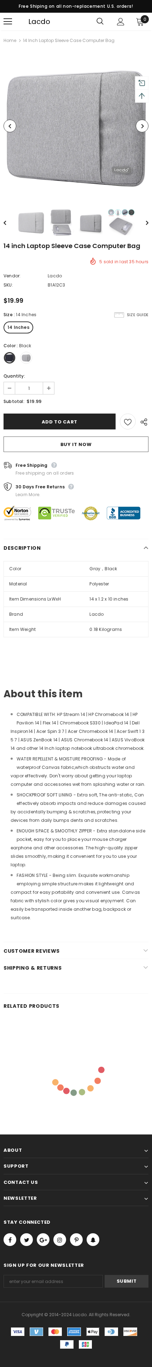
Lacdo (32, 21)
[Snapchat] (93, 1239)
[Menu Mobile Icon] (8, 21)
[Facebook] (10, 1239)
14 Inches (18, 327)
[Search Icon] (100, 21)
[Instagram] (59, 1239)
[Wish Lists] (128, 421)
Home (10, 40)
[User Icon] (120, 21)
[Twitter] (26, 1239)
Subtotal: (14, 401)
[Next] (142, 126)
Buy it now (76, 444)
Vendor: (12, 276)
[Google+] (43, 1239)
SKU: (8, 285)
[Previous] (10, 126)
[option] (76, 126)
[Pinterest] (76, 1239)
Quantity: (14, 376)
